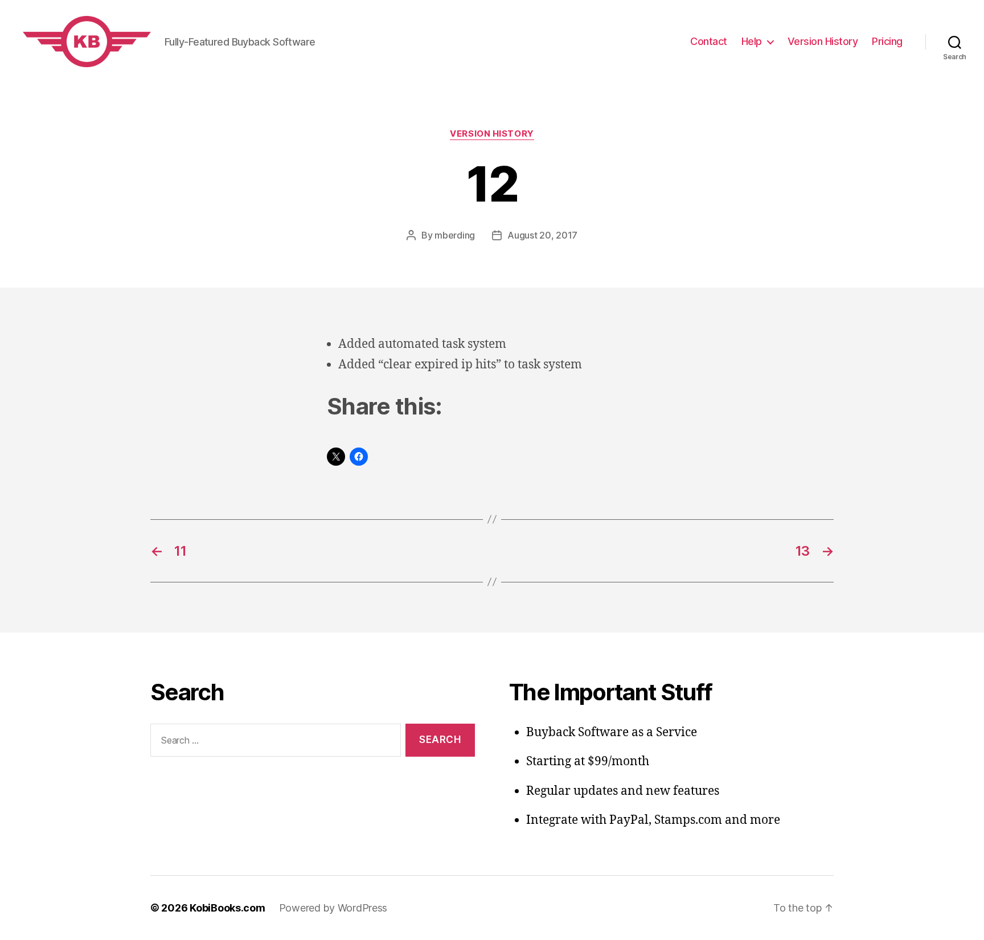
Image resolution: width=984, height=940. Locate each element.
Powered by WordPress (333, 908)
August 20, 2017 (542, 235)
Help (751, 41)
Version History (823, 41)
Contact (708, 41)
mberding (454, 235)
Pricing (887, 41)
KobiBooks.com (227, 908)
